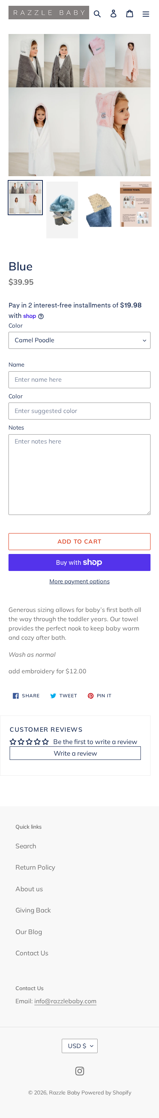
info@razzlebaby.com (65, 1001)
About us (29, 889)
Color (15, 325)
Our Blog (28, 932)
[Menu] (146, 13)
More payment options (79, 581)
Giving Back (33, 910)
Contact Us (31, 953)
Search (25, 846)
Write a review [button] (75, 753)
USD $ (77, 1046)
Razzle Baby (64, 1092)
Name (16, 364)
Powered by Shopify (106, 1092)
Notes (16, 427)
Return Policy (35, 867)
